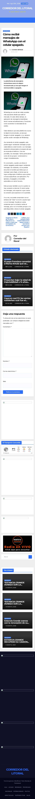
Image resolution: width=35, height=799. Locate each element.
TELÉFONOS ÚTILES (20, 795)
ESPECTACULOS (9, 795)
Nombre (6, 361)
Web (4, 381)
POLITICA (27, 791)
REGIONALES (7, 580)
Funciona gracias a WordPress (12, 781)
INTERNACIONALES (18, 791)
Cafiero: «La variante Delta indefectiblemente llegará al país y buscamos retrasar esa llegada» (23, 222)
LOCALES (11, 787)
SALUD (28, 795)
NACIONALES (6, 31)
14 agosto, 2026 (11, 606)
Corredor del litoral (17, 49)
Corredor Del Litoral (22, 285)
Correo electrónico (9, 371)
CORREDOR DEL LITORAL (17, 8)
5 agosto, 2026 (11, 645)
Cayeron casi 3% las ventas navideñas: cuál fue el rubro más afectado (17, 300)
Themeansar (17, 783)
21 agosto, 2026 (11, 587)
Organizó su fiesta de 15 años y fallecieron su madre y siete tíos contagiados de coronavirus (11, 221)
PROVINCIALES (27, 787)
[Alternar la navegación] (18, 20)
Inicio (5, 787)
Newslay (27, 781)
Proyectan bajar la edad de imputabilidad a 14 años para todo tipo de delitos (17, 282)
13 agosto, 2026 (11, 625)
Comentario (7, 327)
